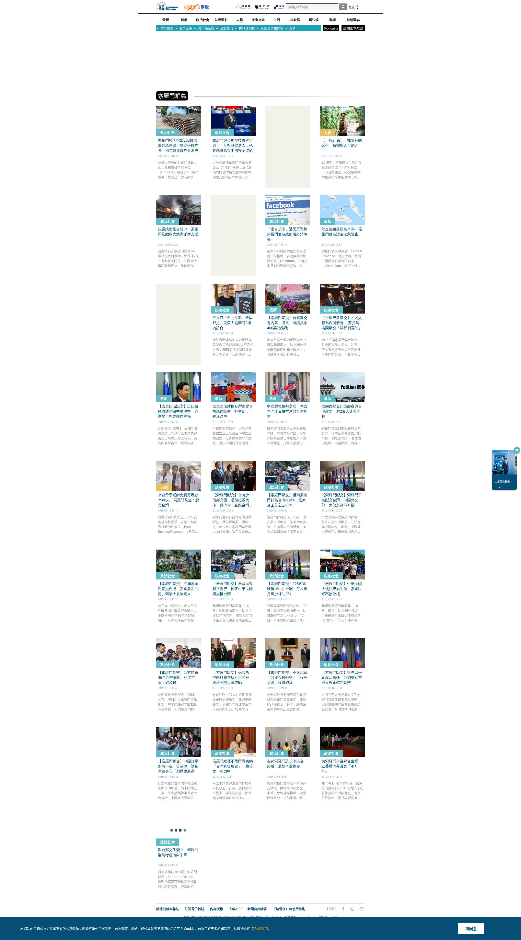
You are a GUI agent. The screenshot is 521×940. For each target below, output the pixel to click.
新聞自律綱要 (257, 909)
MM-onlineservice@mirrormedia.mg (222, 917)
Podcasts (331, 28)
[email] (361, 909)
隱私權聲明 (260, 928)
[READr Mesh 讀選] (279, 7)
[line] (331, 909)
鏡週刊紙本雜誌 (167, 909)
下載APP (235, 909)
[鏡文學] (262, 7)
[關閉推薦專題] (517, 450)
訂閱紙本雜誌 (353, 28)
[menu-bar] (358, 7)
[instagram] (352, 909)
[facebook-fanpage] (343, 909)
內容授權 (216, 909)
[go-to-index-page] (167, 6)
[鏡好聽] (243, 7)
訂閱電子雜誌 (194, 909)
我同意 (471, 928)
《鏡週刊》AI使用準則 (289, 909)
